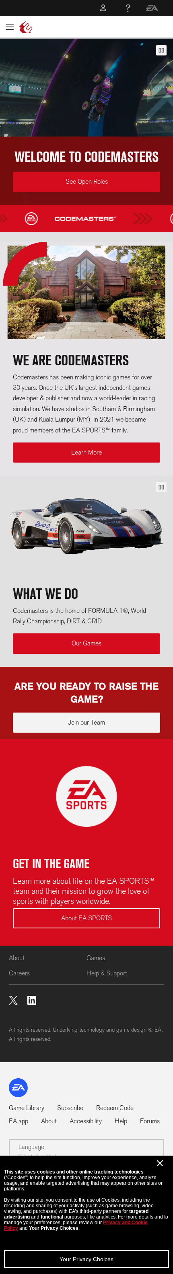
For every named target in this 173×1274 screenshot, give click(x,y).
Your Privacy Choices (86, 1259)
